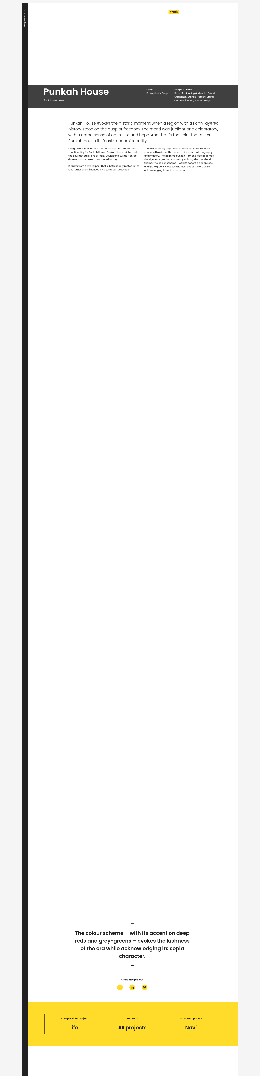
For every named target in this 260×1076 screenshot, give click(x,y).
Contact (212, 12)
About (192, 12)
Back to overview (53, 100)
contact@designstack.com (130, 1060)
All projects (132, 1027)
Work (174, 12)
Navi (191, 1027)
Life (73, 1027)
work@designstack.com (124, 1064)
